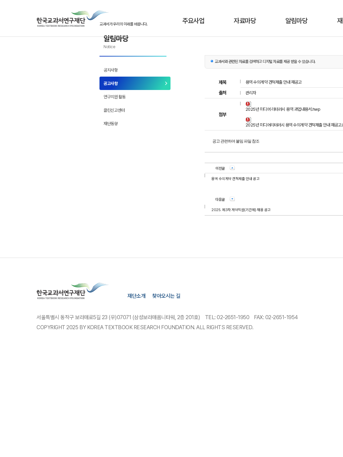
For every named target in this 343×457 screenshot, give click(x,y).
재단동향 (111, 123)
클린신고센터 (114, 110)
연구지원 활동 (115, 96)
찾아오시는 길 (166, 296)
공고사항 (111, 83)
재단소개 (136, 296)
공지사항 (111, 70)
